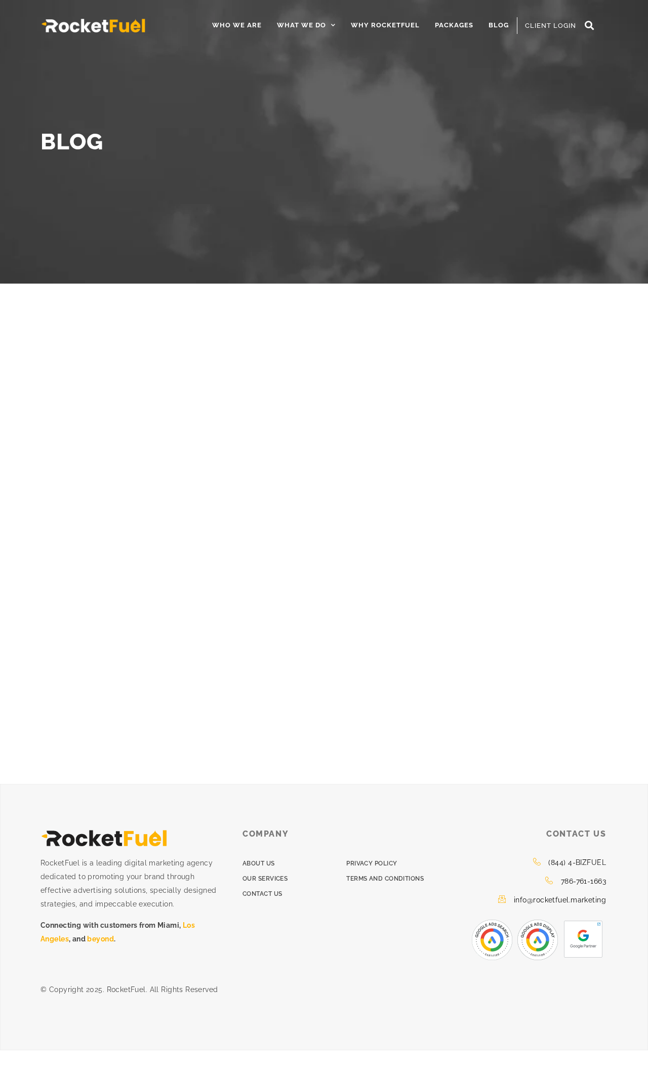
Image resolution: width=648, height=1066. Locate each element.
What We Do (301, 25)
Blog (499, 25)
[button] (589, 25)
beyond (100, 939)
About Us (258, 863)
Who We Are (237, 25)
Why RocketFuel (385, 25)
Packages (454, 25)
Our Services (265, 878)
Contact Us (262, 893)
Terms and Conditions (385, 878)
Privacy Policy (371, 863)
